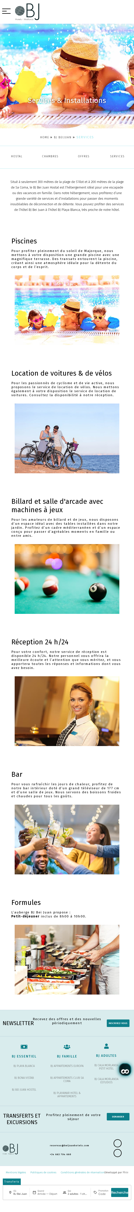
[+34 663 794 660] (46, 1154)
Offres (84, 156)
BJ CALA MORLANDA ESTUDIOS (106, 1080)
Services (117, 156)
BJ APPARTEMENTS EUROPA (67, 1066)
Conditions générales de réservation (82, 1172)
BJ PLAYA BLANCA (24, 1066)
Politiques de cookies (43, 1172)
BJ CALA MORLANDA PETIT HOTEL (106, 1067)
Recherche (119, 1192)
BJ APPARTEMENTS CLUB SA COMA (67, 1079)
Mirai (125, 1172)
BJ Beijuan (63, 137)
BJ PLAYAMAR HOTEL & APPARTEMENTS (67, 1094)
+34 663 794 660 (60, 1154)
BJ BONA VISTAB (24, 1077)
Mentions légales (16, 1172)
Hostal (17, 156)
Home (44, 137)
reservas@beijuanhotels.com (69, 1145)
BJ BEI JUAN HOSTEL (24, 1089)
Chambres (50, 156)
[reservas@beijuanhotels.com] (46, 1145)
